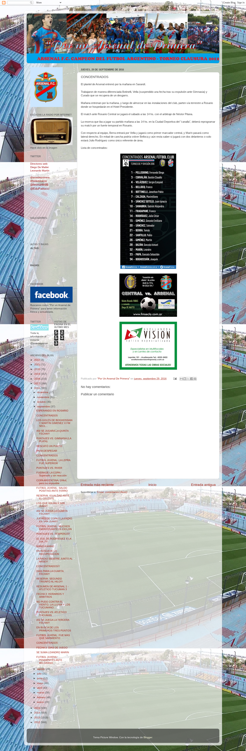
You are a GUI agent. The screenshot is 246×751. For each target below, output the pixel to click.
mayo (40, 683)
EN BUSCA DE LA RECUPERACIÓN (47, 552)
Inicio (152, 485)
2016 (37, 388)
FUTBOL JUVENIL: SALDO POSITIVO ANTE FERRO (52, 489)
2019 (37, 374)
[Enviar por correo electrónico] (181, 379)
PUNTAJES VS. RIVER (49, 468)
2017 (37, 383)
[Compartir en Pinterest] (195, 379)
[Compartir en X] (188, 379)
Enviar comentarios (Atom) (112, 492)
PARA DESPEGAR (46, 451)
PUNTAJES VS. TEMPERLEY (53, 534)
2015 (37, 708)
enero (40, 702)
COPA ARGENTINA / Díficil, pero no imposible (51, 482)
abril (40, 688)
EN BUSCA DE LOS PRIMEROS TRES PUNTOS (53, 629)
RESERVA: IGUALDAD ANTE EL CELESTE (52, 497)
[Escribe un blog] (185, 379)
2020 (37, 369)
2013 (37, 717)
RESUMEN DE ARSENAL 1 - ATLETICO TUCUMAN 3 (52, 588)
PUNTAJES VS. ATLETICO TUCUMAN (51, 613)
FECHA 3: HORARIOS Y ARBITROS (50, 595)
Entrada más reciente (97, 485)
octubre (41, 402)
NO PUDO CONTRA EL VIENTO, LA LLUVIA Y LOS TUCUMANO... (53, 604)
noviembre (43, 397)
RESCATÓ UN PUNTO (49, 446)
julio (39, 673)
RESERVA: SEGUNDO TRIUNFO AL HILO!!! (49, 580)
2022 (37, 360)
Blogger (148, 737)
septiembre (44, 406)
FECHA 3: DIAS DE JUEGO (52, 647)
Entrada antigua (203, 485)
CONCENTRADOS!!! (48, 566)
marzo (41, 692)
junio (40, 678)
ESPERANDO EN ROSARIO (52, 410)
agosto (41, 669)
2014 (37, 712)
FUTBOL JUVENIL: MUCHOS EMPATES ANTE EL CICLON (54, 528)
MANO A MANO (45, 546)
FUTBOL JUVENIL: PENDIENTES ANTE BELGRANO (49, 660)
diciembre (43, 392)
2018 (37, 378)
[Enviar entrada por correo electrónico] (174, 378)
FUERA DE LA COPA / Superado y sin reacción (51, 474)
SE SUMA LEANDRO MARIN (52, 652)
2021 (37, 364)
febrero (41, 697)
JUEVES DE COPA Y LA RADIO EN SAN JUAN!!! (54, 520)
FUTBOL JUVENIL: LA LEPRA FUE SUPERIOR (53, 461)
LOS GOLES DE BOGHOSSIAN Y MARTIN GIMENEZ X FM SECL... (54, 423)
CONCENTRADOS (47, 415)
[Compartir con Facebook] (191, 379)
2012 (37, 722)
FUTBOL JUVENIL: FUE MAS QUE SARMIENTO (53, 637)
